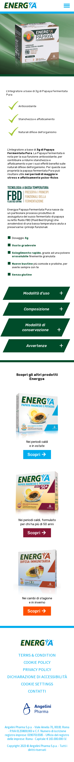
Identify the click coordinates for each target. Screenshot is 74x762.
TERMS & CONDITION (37, 655)
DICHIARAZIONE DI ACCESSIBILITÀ (37, 676)
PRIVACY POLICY (37, 669)
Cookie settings (37, 683)
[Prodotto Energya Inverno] (37, 594)
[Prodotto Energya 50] (37, 516)
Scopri (34, 454)
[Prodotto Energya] (37, 438)
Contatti (37, 691)
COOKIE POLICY (37, 662)
